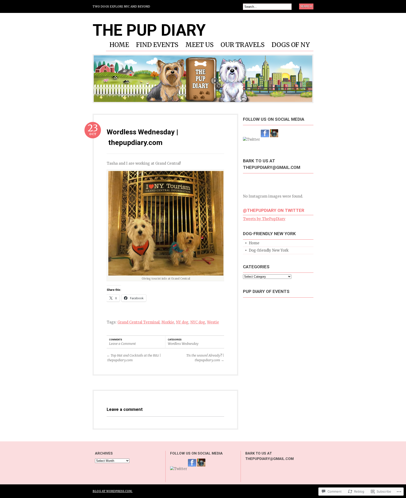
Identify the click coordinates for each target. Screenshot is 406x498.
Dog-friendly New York (269, 250)
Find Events (157, 45)
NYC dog (197, 322)
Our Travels (243, 45)
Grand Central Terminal (138, 322)
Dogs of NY (291, 45)
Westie (213, 322)
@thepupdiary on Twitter (273, 210)
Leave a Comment (122, 344)
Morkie (167, 322)
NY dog (182, 322)
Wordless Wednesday (183, 344)
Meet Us (199, 45)
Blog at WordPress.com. (113, 491)
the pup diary (149, 30)
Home (119, 45)
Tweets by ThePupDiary (264, 219)
